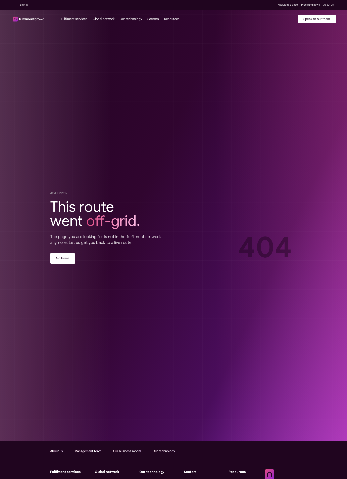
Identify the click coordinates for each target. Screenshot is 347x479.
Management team (88, 451)
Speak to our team (316, 19)
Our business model (127, 451)
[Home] (269, 474)
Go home (62, 258)
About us (56, 451)
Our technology (164, 451)
